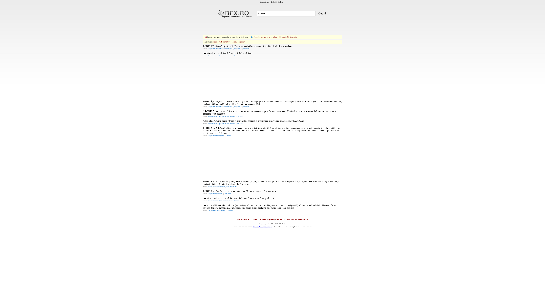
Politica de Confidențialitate (296, 219)
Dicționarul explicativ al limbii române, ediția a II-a (225, 49)
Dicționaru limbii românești (217, 210)
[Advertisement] (272, 26)
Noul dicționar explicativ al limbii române (221, 116)
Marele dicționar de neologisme (218, 187)
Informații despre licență (262, 227)
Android (278, 219)
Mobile (263, 219)
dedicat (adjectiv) (238, 42)
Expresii (270, 219)
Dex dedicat (264, 2)
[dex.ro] (235, 13)
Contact (255, 219)
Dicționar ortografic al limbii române (220, 56)
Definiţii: (208, 42)
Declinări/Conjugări (289, 37)
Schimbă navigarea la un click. (265, 37)
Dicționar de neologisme (216, 136)
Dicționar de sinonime (215, 194)
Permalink (246, 49)
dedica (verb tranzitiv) (221, 42)
